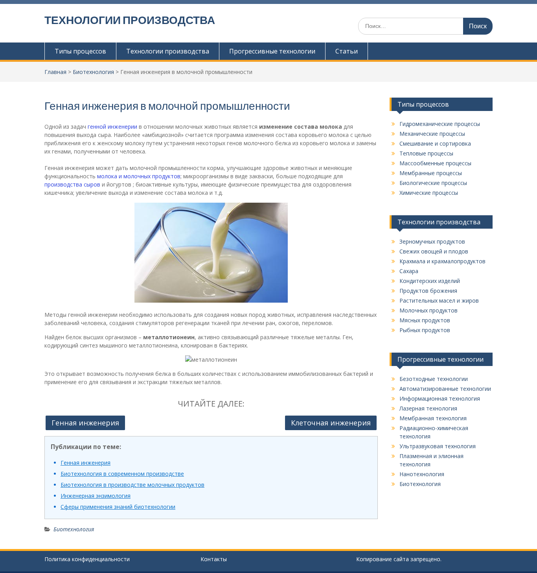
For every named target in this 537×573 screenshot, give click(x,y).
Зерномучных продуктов (432, 241)
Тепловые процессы (426, 153)
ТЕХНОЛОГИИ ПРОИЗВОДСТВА (129, 20)
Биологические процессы (433, 183)
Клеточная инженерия (331, 422)
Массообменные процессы (435, 163)
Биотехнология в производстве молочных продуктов (132, 484)
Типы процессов (80, 51)
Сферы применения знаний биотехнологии (118, 506)
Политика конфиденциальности (87, 559)
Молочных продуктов (428, 310)
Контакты (213, 559)
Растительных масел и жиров (439, 300)
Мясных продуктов (424, 320)
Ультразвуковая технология (437, 446)
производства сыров (72, 184)
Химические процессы (428, 192)
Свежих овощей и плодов (433, 251)
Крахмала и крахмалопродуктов (442, 261)
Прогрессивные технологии (272, 51)
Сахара (408, 271)
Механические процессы (432, 133)
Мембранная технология (433, 418)
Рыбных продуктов (424, 330)
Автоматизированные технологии (445, 388)
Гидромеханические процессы (439, 124)
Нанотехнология (421, 474)
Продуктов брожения (428, 290)
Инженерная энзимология (96, 495)
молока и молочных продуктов (138, 176)
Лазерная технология (428, 408)
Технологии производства (167, 51)
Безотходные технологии (433, 379)
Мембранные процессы (430, 173)
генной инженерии (112, 126)
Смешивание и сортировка (435, 143)
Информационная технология (439, 398)
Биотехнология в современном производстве (122, 473)
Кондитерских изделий (429, 281)
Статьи (346, 51)
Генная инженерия (85, 422)
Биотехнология (73, 529)
